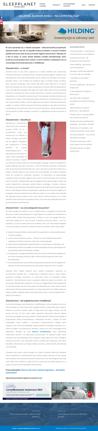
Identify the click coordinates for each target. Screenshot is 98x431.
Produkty (56, 5)
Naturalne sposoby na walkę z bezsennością (80, 149)
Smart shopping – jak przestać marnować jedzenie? (80, 66)
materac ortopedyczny (41, 331)
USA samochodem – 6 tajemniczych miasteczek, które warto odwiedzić (82, 52)
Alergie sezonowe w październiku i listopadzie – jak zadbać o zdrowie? (82, 122)
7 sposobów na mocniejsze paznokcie (79, 79)
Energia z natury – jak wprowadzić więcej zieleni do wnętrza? (82, 115)
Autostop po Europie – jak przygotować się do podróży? (80, 59)
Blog (84, 5)
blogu (39, 378)
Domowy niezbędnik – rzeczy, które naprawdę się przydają (82, 136)
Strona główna (43, 5)
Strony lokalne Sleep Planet (77, 428)
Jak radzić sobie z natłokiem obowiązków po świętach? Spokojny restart (82, 101)
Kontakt (92, 5)
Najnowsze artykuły (62, 428)
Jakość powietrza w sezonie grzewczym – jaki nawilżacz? (80, 109)
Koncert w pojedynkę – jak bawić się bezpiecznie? (82, 86)
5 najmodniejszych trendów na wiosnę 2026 (80, 92)
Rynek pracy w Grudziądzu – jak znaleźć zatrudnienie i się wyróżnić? (82, 129)
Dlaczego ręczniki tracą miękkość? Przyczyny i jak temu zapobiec (82, 72)
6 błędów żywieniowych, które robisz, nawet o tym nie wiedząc (81, 142)
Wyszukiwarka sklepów (69, 5)
